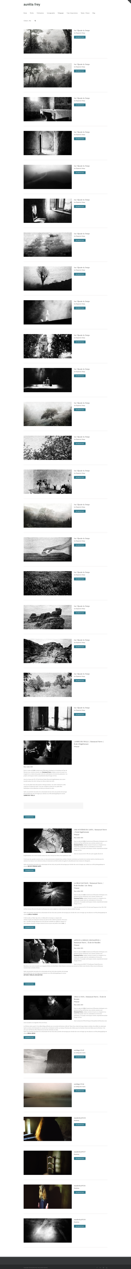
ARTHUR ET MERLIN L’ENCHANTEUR (33, 975)
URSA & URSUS (31, 1033)
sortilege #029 (79, 1050)
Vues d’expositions (72, 13)
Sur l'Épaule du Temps (79, 33)
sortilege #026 (79, 1084)
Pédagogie (61, 13)
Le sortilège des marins (79, 1053)
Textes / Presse (85, 13)
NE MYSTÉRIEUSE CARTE (34, 866)
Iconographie (51, 13)
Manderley (76, 1120)
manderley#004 (79, 1220)
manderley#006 (80, 1186)
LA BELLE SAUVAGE (32, 914)
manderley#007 (80, 1152)
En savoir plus (80, 37)
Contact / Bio (27, 20)
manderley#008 (80, 1118)
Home (25, 13)
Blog (94, 13)
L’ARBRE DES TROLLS (29, 795)
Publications (40, 13)
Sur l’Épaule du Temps (82, 30)
